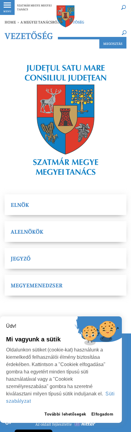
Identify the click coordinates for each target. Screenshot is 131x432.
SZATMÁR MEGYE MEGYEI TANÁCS (34, 7)
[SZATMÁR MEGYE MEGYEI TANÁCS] (65, 16)
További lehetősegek (65, 414)
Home (10, 22)
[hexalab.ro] (85, 424)
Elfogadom (102, 414)
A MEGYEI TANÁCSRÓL (39, 22)
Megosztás (112, 43)
